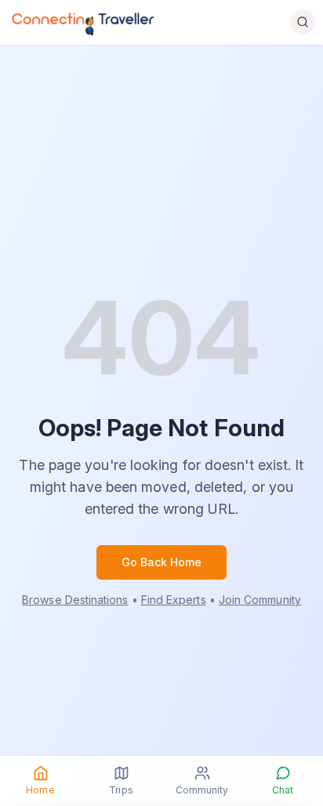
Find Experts (173, 599)
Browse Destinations (75, 599)
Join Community (260, 599)
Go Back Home (162, 562)
